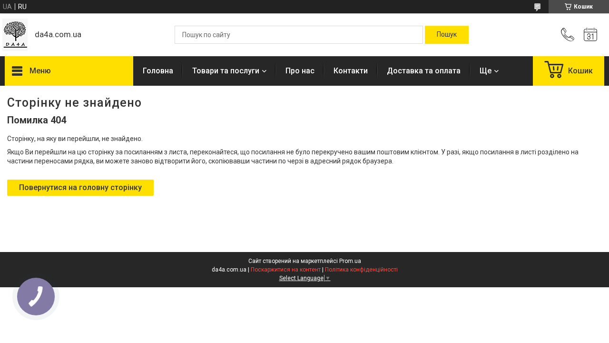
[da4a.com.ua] (15, 35)
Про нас (299, 70)
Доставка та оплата (424, 70)
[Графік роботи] (590, 34)
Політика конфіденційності (361, 269)
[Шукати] (447, 35)
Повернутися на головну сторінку (80, 187)
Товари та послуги (225, 70)
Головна (158, 70)
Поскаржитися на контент (286, 269)
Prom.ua (350, 261)
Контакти (351, 70)
